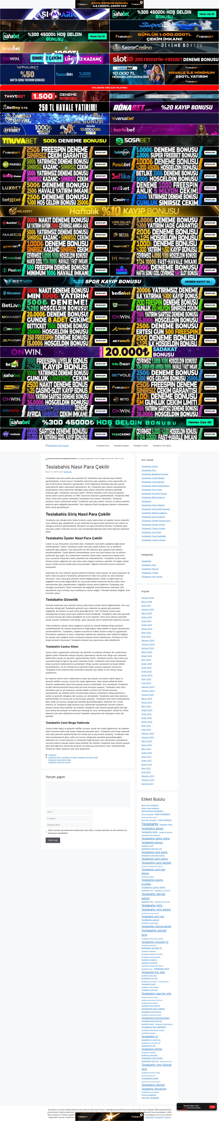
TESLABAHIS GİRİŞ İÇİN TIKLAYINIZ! (110, 88)
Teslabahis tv (149, 1036)
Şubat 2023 (146, 710)
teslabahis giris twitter (162, 902)
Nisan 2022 (146, 745)
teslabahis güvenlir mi (151, 948)
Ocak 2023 (146, 714)
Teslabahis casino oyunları (152, 881)
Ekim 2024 (146, 633)
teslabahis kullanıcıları (149, 975)
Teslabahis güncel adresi (156, 926)
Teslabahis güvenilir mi (154, 941)
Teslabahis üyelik (149, 1078)
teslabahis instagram (149, 963)
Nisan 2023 (146, 702)
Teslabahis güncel (150, 920)
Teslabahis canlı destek (156, 862)
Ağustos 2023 (147, 687)
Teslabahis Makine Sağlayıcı (154, 513)
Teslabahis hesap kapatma (150, 957)
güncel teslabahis (147, 814)
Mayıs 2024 (146, 652)
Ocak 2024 (146, 667)
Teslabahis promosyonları (155, 1017)
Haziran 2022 (147, 737)
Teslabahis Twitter (140, 446)
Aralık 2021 (146, 760)
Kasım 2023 (146, 675)
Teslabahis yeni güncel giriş (156, 1067)
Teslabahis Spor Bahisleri (153, 1027)
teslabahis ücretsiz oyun (148, 1075)
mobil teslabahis (165, 820)
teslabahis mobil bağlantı (150, 987)
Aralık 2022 (146, 718)
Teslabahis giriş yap (152, 916)
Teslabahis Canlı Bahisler (152, 482)
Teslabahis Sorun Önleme (153, 517)
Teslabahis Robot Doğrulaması (155, 486)
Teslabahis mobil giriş (149, 990)
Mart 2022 (146, 749)
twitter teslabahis (148, 1095)
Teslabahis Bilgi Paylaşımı (153, 497)
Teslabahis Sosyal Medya (163, 1024)
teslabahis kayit (146, 969)
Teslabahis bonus (152, 842)
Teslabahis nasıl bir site (156, 993)
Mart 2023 (146, 706)
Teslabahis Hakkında (148, 951)
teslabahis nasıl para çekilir (88, 757)
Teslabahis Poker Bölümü (153, 505)
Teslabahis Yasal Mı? (148, 1052)
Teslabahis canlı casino (154, 858)
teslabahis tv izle (148, 1046)
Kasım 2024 (146, 629)
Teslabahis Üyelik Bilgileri (153, 478)
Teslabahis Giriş (102, 446)
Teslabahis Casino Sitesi (153, 887)
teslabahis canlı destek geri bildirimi (152, 866)
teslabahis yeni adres (149, 1055)
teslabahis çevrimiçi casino (150, 1072)
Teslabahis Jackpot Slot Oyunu (152, 966)
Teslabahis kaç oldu (153, 972)
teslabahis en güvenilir (162, 890)
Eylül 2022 (146, 729)
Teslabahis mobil (148, 984)
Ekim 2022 (146, 726)
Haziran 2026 (147, 598)
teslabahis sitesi (147, 1024)
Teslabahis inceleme (149, 960)
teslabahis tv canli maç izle (150, 1043)
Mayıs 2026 (146, 602)
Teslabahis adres (165, 824)
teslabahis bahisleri (165, 832)
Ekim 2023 (146, 679)
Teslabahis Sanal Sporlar (151, 1021)
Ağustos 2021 (147, 776)
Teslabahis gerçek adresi (153, 896)
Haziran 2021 (147, 784)
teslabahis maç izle (149, 978)
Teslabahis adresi (152, 828)
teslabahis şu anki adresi (150, 1092)
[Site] (54, 152)
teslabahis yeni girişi (166, 1061)
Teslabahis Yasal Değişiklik (153, 536)
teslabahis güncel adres (149, 923)
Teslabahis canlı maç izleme (153, 871)
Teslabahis (52, 755)
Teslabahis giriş (151, 905)
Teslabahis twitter (151, 1048)
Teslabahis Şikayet (121, 446)
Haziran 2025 (147, 609)
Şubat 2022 (146, 753)
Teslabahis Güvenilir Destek (154, 493)
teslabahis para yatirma (149, 1003)
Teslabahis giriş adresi (156, 909)
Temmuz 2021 (147, 780)
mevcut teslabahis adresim (149, 817)
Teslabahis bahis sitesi (155, 838)
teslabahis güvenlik (69, 757)
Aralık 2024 (146, 625)
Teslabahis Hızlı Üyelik (151, 490)
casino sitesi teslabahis (150, 808)
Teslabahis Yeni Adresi (162, 446)
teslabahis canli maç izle (151, 849)
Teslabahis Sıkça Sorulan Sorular (152, 1030)
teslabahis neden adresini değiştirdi (151, 1000)
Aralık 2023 (146, 671)
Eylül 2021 (146, 772)
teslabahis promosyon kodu (151, 1015)
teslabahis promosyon (151, 1012)
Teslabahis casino (147, 877)
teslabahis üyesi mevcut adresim (150, 1081)
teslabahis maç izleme (149, 981)
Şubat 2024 (146, 664)
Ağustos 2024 (147, 640)
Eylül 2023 (146, 683)
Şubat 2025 (146, 617)
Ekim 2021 (146, 768)
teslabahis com (147, 890)
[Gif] (109, 211)
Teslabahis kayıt (161, 968)
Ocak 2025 (146, 621)
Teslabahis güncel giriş (153, 933)
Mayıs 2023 (146, 698)
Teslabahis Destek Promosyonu (155, 521)
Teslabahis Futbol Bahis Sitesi (59, 760)
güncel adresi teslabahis (152, 811)
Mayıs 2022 (146, 741)
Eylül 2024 (146, 636)
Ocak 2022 (146, 757)
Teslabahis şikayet (153, 1084)
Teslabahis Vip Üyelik (151, 532)
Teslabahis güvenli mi (148, 945)
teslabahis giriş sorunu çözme (150, 913)
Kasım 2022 (146, 722)
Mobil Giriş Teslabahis (149, 820)
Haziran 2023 (147, 695)
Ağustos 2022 (147, 733)
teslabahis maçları (163, 981)
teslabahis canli (147, 846)
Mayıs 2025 (146, 613)
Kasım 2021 (146, 764)
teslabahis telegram (148, 1033)
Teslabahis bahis (54, 757)
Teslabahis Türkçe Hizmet (153, 528)
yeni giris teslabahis (150, 1098)
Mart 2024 (146, 660)
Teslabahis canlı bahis (154, 852)
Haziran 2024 (147, 648)
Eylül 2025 (146, 605)
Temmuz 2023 (148, 691)
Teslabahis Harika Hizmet (153, 524)
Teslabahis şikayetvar (153, 1088)
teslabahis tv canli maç (151, 1040)
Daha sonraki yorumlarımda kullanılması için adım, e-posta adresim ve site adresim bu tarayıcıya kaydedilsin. (87, 831)
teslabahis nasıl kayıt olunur (149, 997)
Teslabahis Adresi (149, 466)
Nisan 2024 (146, 656)
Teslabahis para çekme (153, 1008)
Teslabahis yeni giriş (150, 1061)
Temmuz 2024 (148, 644)
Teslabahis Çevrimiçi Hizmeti (59, 762)
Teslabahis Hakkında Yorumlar (152, 954)
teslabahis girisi (147, 902)
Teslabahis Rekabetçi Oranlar (154, 474)
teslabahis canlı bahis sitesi (152, 855)
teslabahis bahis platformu (150, 835)
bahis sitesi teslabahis (149, 805)
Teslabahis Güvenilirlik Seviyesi (155, 509)
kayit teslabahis (162, 814)
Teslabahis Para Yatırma (150, 1006)
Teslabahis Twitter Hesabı (153, 540)
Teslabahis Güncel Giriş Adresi (152, 938)
